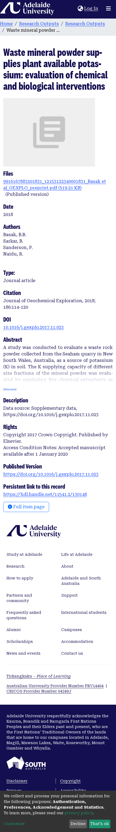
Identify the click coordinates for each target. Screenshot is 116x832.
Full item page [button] (28, 506)
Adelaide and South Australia (81, 581)
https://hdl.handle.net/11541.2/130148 (45, 494)
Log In (91, 8)
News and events (23, 653)
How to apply (19, 578)
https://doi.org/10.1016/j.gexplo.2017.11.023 (50, 474)
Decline (78, 824)
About (67, 566)
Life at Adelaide (77, 554)
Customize (14, 824)
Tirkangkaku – (38, 676)
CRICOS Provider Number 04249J (38, 691)
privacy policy (78, 813)
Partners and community (19, 598)
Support (69, 595)
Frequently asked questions (23, 615)
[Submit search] (73, 8)
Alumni (13, 630)
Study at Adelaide (24, 554)
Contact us (72, 653)
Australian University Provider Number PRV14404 (55, 686)
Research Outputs (39, 23)
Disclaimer (17, 781)
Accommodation (77, 641)
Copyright (70, 781)
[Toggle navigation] (108, 8)
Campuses (71, 630)
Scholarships (19, 641)
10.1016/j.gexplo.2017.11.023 (33, 327)
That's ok (99, 824)
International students (84, 612)
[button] (80, 8)
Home (6, 23)
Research (15, 566)
